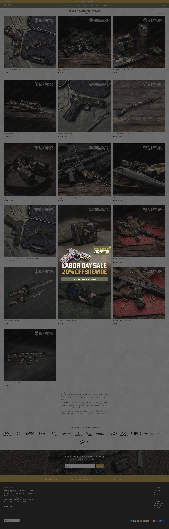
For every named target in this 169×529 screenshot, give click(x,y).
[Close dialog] (109, 247)
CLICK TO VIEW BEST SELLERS (84, 279)
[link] (84, 261)
